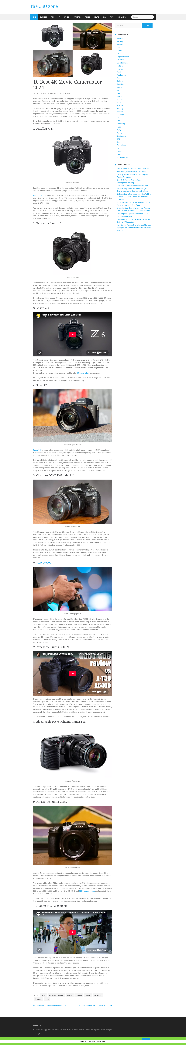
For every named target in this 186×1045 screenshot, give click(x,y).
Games (66, 17)
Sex (118, 142)
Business (43, 17)
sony (47, 999)
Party (119, 130)
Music (119, 127)
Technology (55, 17)
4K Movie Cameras (56, 995)
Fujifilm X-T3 (38, 195)
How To (120, 105)
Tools (87, 17)
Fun (118, 78)
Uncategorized (122, 157)
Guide (119, 90)
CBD (118, 53)
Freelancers (121, 75)
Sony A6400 (43, 562)
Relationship (121, 136)
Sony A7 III (37, 450)
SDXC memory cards (87, 891)
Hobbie (119, 99)
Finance (120, 69)
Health (96, 17)
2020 (43, 995)
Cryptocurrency (123, 57)
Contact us (121, 17)
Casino (119, 50)
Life (118, 121)
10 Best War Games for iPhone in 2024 (51, 1005)
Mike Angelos (54, 93)
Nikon (88, 995)
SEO (118, 139)
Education (120, 60)
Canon (69, 995)
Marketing (77, 17)
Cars (104, 17)
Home (34, 17)
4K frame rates (83, 373)
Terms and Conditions (87, 1041)
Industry (120, 108)
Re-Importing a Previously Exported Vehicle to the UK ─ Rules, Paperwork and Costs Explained (134, 196)
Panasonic (98, 995)
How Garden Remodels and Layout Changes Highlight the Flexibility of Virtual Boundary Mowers (134, 227)
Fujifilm (79, 995)
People (119, 133)
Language (120, 115)
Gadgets (120, 81)
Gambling (120, 84)
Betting (120, 41)
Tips (112, 17)
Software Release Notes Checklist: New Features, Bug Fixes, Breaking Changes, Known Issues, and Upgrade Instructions (132, 188)
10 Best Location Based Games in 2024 (94, 1005)
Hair (118, 93)
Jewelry (120, 111)
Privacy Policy (101, 1041)
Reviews (38, 999)
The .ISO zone (44, 6)
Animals (120, 38)
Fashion (120, 66)
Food (119, 72)
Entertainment (122, 63)
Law (118, 118)
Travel (119, 154)
